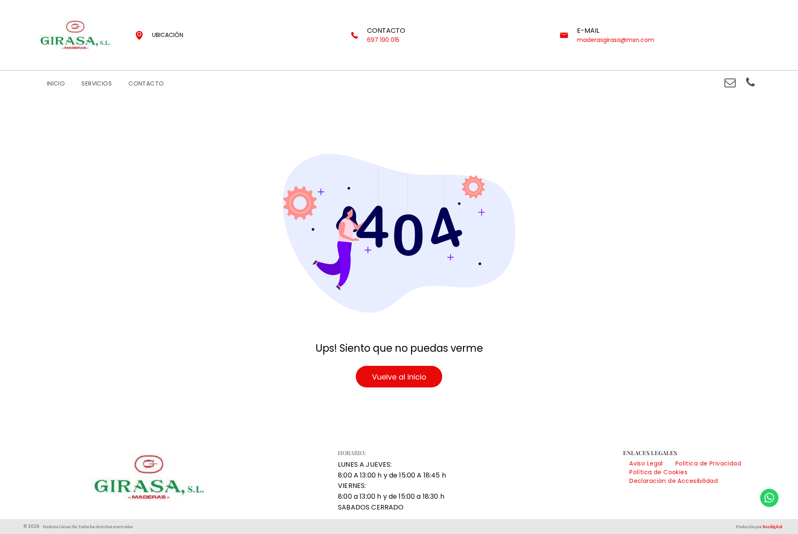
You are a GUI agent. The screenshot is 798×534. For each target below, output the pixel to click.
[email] (730, 83)
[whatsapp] (769, 499)
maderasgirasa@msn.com (615, 40)
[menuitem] (56, 83)
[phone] (750, 83)
